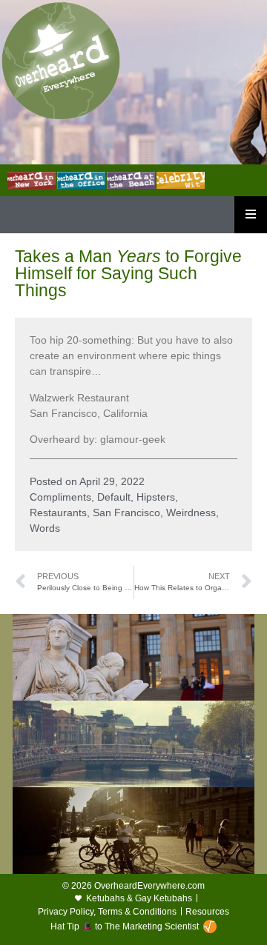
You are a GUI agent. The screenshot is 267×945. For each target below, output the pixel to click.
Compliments (60, 497)
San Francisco (126, 512)
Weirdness (191, 512)
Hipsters (155, 497)
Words (45, 528)
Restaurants (58, 512)
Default (114, 497)
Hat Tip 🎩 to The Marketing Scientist (124, 926)
